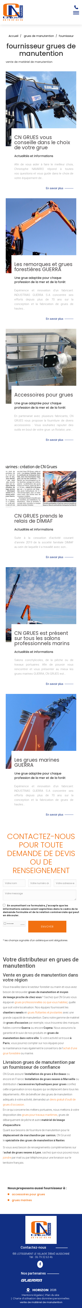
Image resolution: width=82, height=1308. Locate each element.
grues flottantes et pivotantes (45, 1012)
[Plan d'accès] (29, 1290)
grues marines (22, 1200)
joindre (7, 1157)
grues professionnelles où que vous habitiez (41, 1002)
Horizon (40, 1290)
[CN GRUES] (13, 12)
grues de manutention (39, 36)
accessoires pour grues (28, 1194)
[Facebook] (40, 1264)
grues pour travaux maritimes (39, 1114)
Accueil (13, 36)
